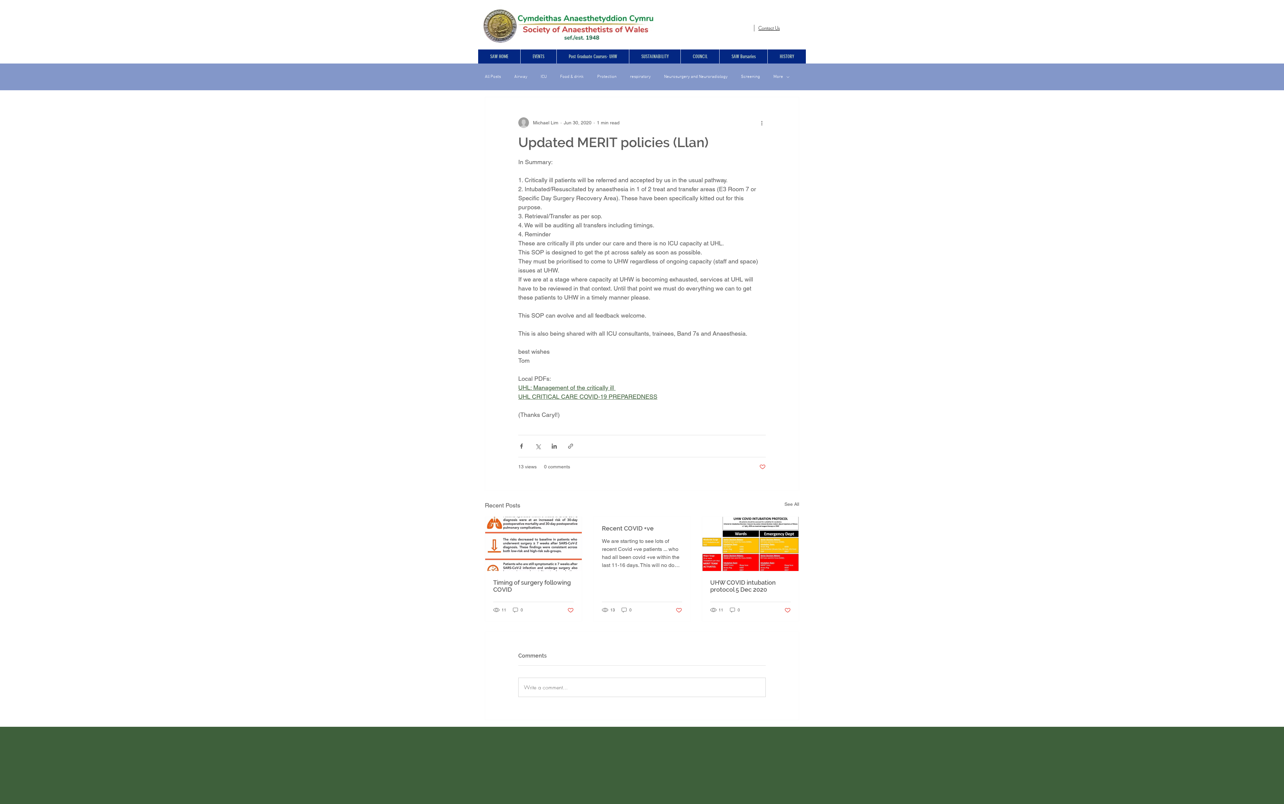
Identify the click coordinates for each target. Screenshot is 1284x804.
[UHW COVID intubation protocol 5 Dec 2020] (750, 544)
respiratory (640, 77)
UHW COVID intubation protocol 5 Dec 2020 (743, 586)
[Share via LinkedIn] (554, 446)
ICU (544, 77)
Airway (520, 77)
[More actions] (762, 123)
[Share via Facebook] (521, 446)
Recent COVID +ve (628, 528)
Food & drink (572, 77)
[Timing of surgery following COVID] (533, 544)
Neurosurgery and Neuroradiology (696, 77)
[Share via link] (570, 446)
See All (791, 504)
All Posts (493, 77)
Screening (750, 77)
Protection (607, 77)
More (778, 77)
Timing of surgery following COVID (532, 586)
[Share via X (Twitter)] (538, 446)
